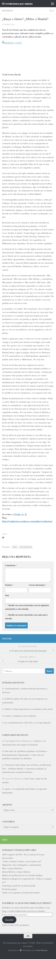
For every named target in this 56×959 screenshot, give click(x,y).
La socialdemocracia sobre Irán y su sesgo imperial (28, 722)
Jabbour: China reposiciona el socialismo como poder (29, 708)
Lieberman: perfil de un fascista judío (18, 885)
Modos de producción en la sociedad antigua (22, 875)
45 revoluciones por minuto (17, 4)
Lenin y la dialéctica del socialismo (20, 715)
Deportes (7, 10)
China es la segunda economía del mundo (21, 892)
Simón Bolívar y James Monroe (16, 871)
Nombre (9, 584)
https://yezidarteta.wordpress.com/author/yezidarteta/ (27, 521)
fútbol (15, 547)
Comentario (11, 565)
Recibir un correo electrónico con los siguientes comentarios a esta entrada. (27, 607)
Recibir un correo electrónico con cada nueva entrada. (26, 616)
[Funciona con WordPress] (21, 950)
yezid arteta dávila (26, 547)
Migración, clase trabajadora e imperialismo (21, 864)
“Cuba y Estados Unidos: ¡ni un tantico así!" (22, 861)
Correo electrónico (37, 584)
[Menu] (52, 3)
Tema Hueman (42, 950)
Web (7, 595)
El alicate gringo (9, 889)
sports (7, 788)
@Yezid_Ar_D (20, 514)
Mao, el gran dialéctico (12, 868)
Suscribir (9, 919)
